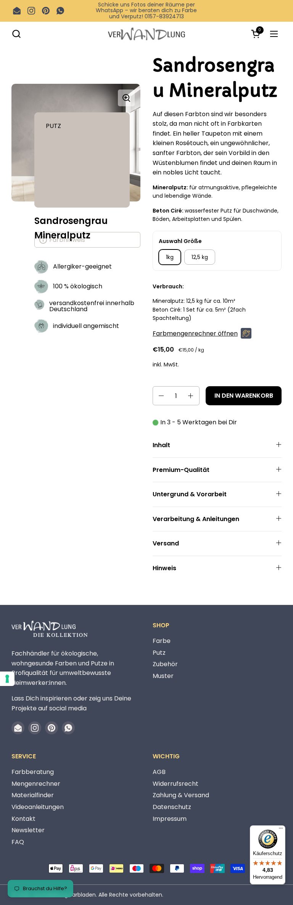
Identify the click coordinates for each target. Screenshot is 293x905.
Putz (159, 652)
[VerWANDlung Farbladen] (146, 33)
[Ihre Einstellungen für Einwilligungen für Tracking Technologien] (7, 679)
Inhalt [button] (161, 445)
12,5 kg (200, 257)
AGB (159, 771)
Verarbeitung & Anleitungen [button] (196, 519)
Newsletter (28, 830)
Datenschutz (172, 807)
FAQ (17, 842)
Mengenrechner (35, 783)
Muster (163, 676)
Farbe (162, 640)
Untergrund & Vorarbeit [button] (190, 494)
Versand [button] (166, 543)
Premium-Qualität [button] (181, 469)
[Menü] (280, 830)
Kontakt (23, 818)
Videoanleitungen (37, 807)
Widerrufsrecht (175, 783)
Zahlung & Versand (181, 795)
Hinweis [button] (164, 568)
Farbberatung (32, 771)
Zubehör (165, 664)
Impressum (170, 818)
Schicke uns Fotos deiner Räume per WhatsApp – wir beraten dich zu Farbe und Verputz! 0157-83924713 (146, 10)
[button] (16, 33)
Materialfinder (32, 795)
